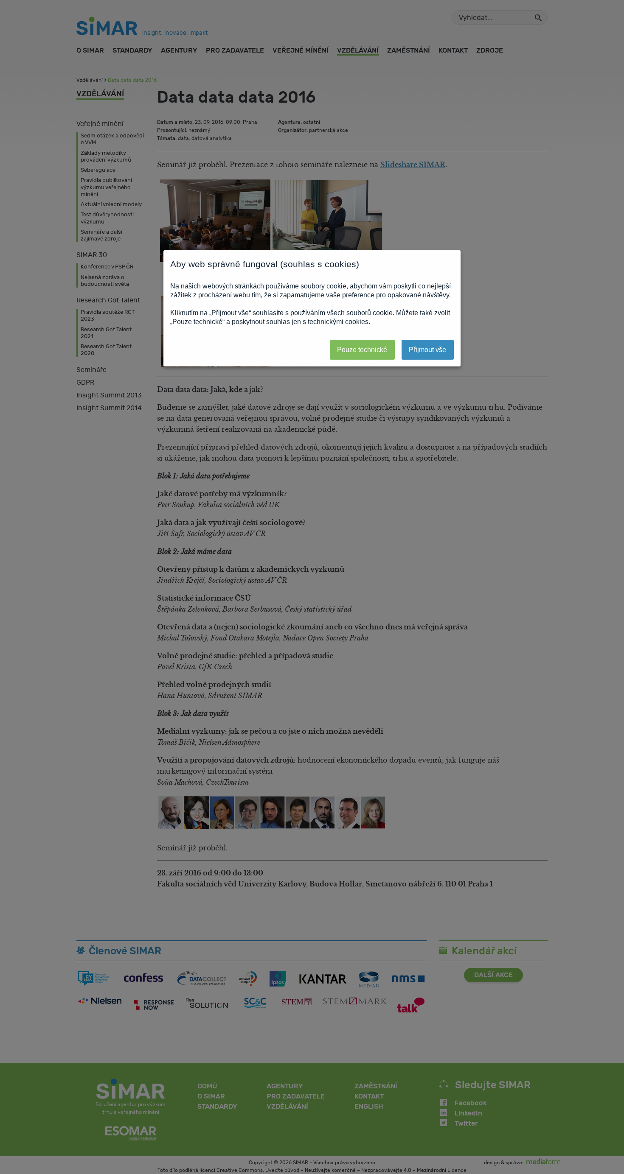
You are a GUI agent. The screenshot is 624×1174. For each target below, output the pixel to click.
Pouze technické (362, 349)
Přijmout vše (427, 349)
